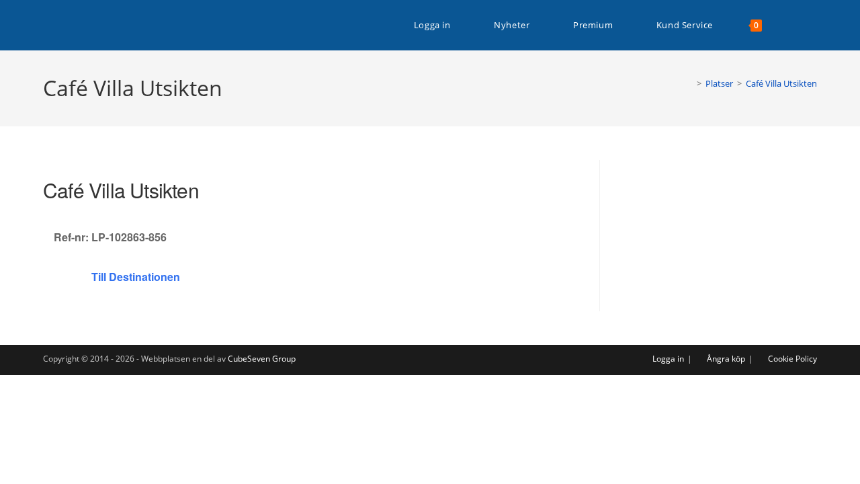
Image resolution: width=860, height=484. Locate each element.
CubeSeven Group (262, 358)
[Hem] (689, 83)
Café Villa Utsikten (781, 83)
